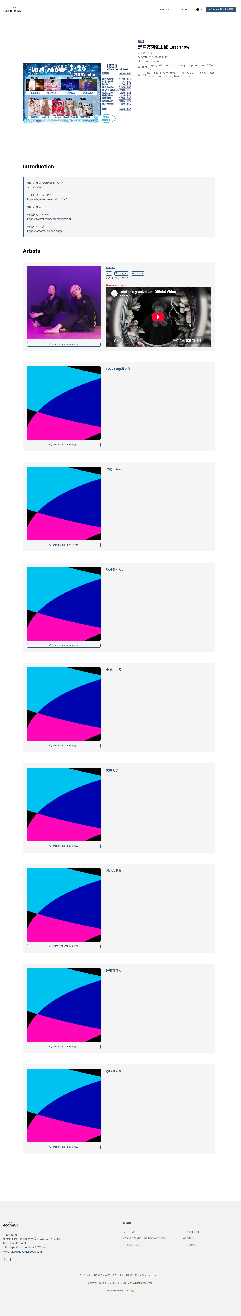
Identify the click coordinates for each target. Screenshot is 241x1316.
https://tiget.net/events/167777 (47, 199)
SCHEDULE (163, 9)
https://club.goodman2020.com (28, 1247)
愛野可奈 (112, 770)
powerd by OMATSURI (118, 1290)
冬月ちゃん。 (115, 569)
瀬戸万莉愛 (114, 870)
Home (131, 1232)
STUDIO (192, 1244)
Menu (190, 1238)
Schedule (194, 1232)
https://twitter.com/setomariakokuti (49, 219)
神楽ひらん (114, 970)
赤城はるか (114, 1071)
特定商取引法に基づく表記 (95, 1275)
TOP (145, 9)
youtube (133, 1244)
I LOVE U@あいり (118, 369)
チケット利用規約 (122, 1275)
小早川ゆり (114, 669)
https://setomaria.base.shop (44, 231)
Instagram (123, 273)
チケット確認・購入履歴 (221, 9)
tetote (110, 268)
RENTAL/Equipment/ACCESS (146, 1238)
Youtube (139, 273)
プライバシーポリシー (146, 1275)
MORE (184, 9)
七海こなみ (114, 469)
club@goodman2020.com (26, 1251)
